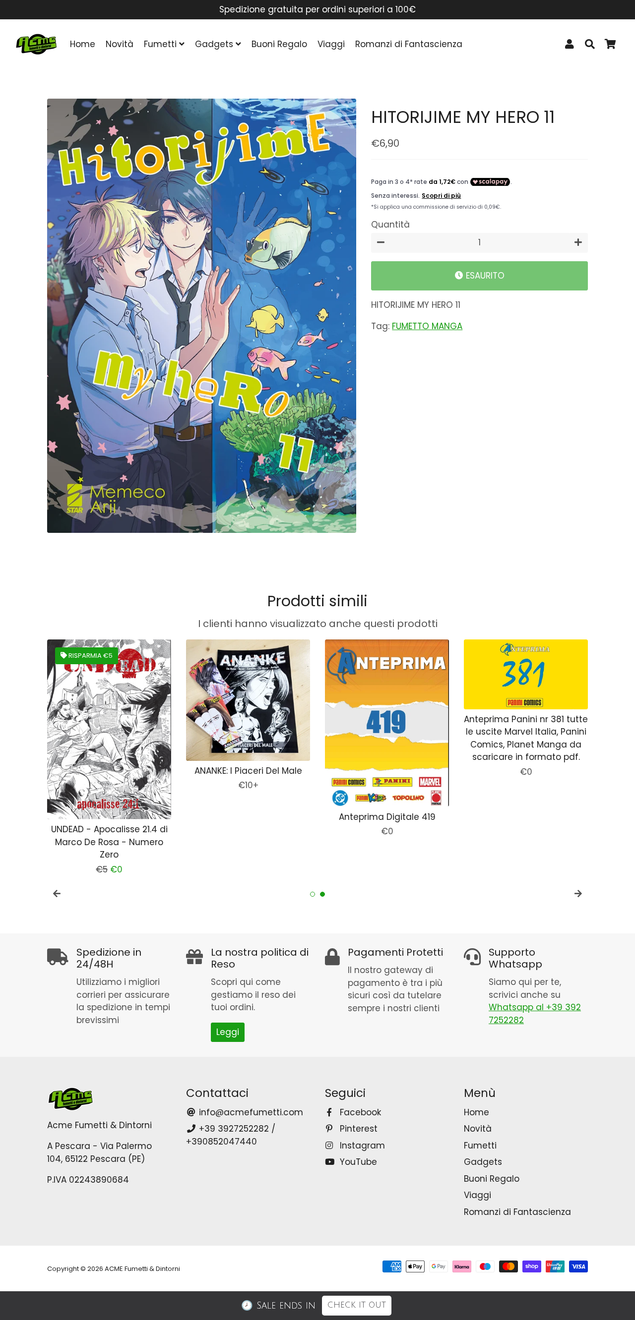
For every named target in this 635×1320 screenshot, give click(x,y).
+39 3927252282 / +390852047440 (230, 1135)
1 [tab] (312, 894)
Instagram (361, 1145)
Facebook (359, 1112)
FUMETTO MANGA (427, 326)
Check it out (356, 1305)
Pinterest (357, 1129)
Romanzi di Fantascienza (408, 44)
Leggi (227, 1032)
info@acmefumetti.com (249, 1112)
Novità (119, 44)
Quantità (390, 224)
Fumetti (161, 44)
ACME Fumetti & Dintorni (142, 1268)
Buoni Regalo (279, 44)
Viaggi (331, 44)
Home (82, 44)
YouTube (357, 1162)
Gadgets (215, 44)
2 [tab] (322, 894)
